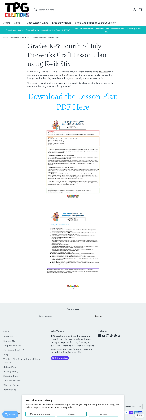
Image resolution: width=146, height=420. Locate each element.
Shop (17, 22)
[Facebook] (99, 335)
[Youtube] (103, 335)
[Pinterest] (115, 335)
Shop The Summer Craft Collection (95, 22)
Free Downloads (61, 22)
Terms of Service (12, 380)
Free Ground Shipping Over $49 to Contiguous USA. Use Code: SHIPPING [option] (38, 30)
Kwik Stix (103, 71)
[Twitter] (119, 335)
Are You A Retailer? (13, 350)
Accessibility (9, 389)
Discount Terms (11, 385)
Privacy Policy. (67, 407)
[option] (108, 30)
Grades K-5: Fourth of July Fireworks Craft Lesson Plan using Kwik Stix (35, 37)
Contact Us (9, 341)
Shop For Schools (12, 345)
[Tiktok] (111, 335)
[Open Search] (35, 9)
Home (6, 22)
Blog (5, 354)
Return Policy (10, 367)
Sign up (98, 316)
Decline (103, 413)
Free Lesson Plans (37, 22)
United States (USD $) (129, 406)
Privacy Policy (10, 371)
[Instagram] (107, 335)
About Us (8, 336)
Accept (71, 413)
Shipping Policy (11, 376)
